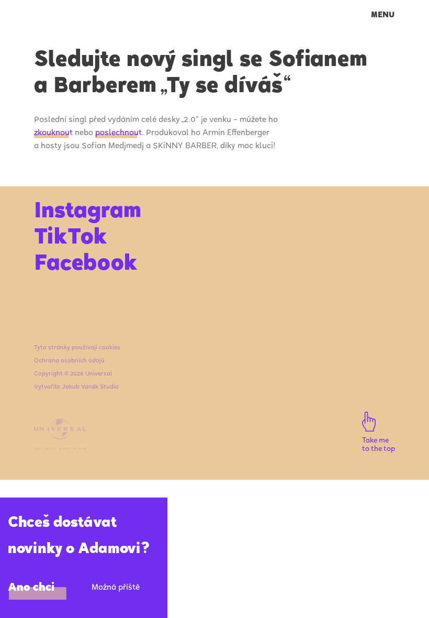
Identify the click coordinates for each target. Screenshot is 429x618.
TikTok (70, 239)
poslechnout (118, 133)
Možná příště (116, 588)
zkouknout (53, 133)
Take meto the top (378, 446)
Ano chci (31, 588)
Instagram (87, 212)
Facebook (85, 265)
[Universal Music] (60, 448)
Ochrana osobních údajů (69, 361)
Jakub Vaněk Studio (90, 387)
